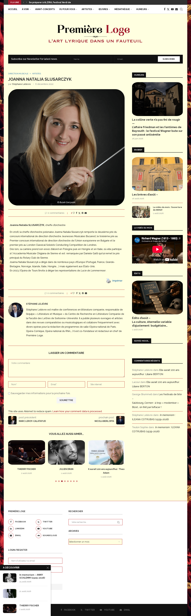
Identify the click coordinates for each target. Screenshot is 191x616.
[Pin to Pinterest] (82, 213)
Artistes (87, 9)
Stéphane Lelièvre (21, 84)
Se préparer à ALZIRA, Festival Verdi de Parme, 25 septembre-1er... (65, 2)
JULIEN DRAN (66, 469)
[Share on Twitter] (79, 213)
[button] (23, 2)
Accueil (12, 9)
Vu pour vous (67, 9)
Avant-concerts (45, 9)
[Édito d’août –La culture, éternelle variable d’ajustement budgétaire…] (157, 297)
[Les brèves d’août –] (157, 174)
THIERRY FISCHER (26, 469)
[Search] (181, 9)
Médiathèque (122, 9)
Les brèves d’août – (145, 194)
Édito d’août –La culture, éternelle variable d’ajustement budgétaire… (152, 321)
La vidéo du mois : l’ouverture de (167, 208)
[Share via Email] (86, 213)
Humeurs (141, 9)
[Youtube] (172, 9)
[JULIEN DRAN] (66, 452)
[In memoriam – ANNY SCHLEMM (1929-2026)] (9, 577)
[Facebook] (164, 9)
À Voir (25, 9)
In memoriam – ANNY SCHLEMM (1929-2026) (32, 576)
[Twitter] (168, 9)
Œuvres (103, 9)
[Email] (176, 9)
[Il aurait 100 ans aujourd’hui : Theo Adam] (106, 452)
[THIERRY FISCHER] (26, 452)
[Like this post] (74, 213)
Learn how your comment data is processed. (77, 411)
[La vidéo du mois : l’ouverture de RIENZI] (141, 212)
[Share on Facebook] (76, 213)
